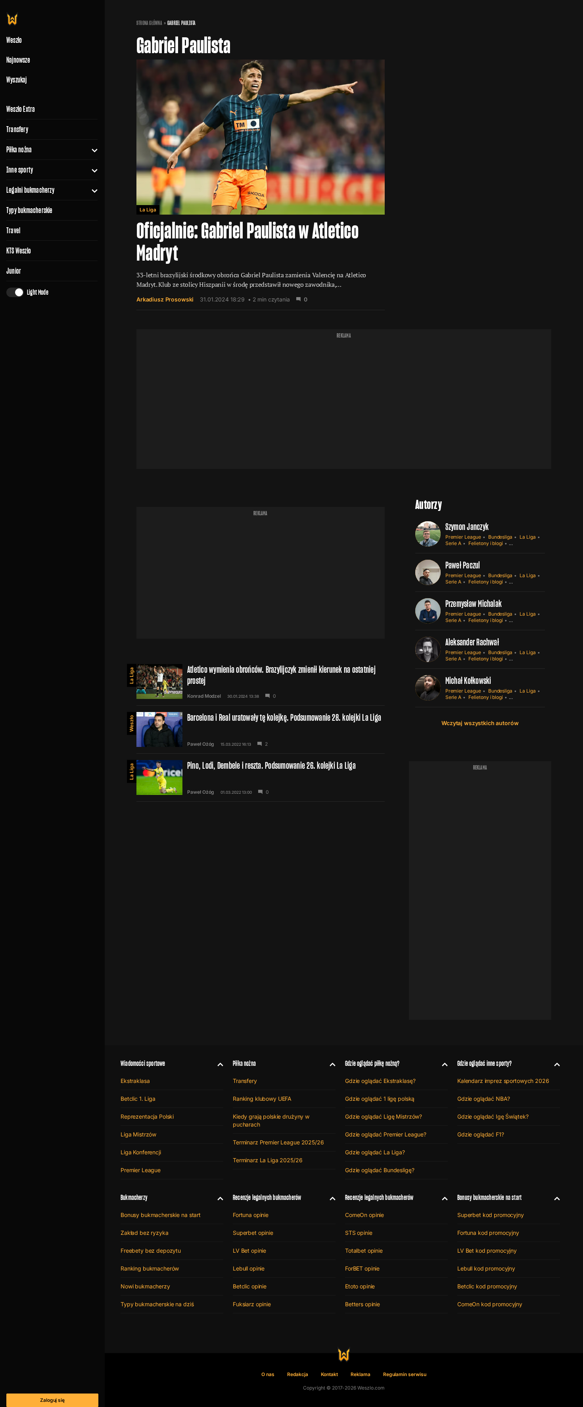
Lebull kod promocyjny (486, 1268)
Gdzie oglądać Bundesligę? (379, 1170)
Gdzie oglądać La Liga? (375, 1152)
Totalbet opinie (364, 1250)
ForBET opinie (362, 1268)
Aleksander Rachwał (472, 642)
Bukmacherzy (134, 1197)
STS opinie (358, 1232)
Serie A (453, 543)
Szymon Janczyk (467, 526)
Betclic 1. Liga (138, 1098)
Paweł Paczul (462, 565)
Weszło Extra (20, 109)
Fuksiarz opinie (252, 1304)
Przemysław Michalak (473, 603)
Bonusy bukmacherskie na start (161, 1214)
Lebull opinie (249, 1268)
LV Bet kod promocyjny (487, 1250)
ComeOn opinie (364, 1214)
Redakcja (297, 1374)
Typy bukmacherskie (29, 210)
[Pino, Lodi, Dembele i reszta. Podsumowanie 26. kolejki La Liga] (260, 777)
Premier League (463, 537)
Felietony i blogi (485, 543)
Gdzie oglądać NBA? (483, 1098)
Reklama (360, 1374)
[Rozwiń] (91, 149)
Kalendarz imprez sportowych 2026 (503, 1080)
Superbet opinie (253, 1232)
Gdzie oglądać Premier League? (385, 1134)
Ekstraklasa (135, 1080)
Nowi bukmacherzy (145, 1286)
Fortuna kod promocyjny (488, 1232)
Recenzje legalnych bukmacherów (267, 1197)
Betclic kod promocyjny (487, 1286)
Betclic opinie (250, 1286)
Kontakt (329, 1374)
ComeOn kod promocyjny (489, 1304)
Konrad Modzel (204, 696)
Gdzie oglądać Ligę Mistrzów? (383, 1116)
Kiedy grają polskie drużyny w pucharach (271, 1120)
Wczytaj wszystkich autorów (479, 723)
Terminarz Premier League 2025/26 (278, 1142)
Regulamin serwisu (404, 1374)
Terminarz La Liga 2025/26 (268, 1160)
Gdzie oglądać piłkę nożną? (372, 1063)
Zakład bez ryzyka (145, 1232)
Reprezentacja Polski (147, 1116)
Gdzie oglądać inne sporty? (484, 1063)
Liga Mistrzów (138, 1134)
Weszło (131, 723)
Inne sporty (19, 170)
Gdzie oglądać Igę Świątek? (492, 1116)
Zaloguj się (52, 1400)
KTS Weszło (18, 251)
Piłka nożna (19, 149)
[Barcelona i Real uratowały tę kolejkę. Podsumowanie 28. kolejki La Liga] (260, 729)
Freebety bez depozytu (151, 1250)
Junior (13, 271)
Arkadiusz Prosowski (165, 299)
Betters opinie (362, 1304)
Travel (13, 230)
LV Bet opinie (249, 1250)
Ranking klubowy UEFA (262, 1098)
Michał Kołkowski (468, 680)
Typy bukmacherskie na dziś (157, 1304)
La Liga (148, 210)
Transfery (17, 129)
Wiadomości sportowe (143, 1063)
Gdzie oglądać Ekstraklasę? (380, 1080)
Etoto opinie (360, 1286)
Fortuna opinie (250, 1214)
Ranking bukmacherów (150, 1268)
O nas (267, 1374)
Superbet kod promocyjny (490, 1214)
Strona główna (149, 23)
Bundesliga (500, 537)
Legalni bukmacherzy (30, 190)
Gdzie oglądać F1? (480, 1134)
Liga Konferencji (141, 1152)
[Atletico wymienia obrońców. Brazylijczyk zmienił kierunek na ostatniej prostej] (260, 681)
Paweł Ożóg (200, 744)
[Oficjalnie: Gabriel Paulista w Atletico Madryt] (260, 185)
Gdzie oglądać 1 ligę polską (379, 1098)
